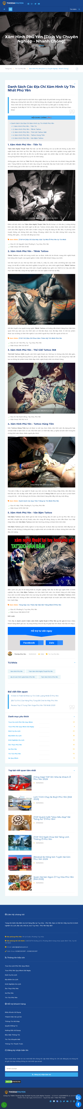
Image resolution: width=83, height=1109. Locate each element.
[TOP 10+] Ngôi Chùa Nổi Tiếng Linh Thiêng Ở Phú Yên (51, 838)
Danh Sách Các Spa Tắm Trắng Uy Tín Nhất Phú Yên (39, 501)
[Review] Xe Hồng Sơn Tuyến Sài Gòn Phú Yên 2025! (52, 858)
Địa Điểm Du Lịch (15, 736)
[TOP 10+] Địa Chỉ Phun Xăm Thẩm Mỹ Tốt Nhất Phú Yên (40, 338)
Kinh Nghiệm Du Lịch (16, 740)
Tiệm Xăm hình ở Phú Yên (49, 677)
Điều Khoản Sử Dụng (13, 1012)
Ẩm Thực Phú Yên (15, 745)
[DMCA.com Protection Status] (13, 1081)
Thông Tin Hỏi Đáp (12, 1021)
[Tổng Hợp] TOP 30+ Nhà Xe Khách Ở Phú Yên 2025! (52, 778)
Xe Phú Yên (12, 749)
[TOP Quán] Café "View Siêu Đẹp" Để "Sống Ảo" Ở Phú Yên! (52, 818)
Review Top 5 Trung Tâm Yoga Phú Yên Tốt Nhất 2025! (33, 705)
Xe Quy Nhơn (13, 758)
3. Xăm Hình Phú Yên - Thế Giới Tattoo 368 (29, 132)
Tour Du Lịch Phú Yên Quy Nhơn (20, 722)
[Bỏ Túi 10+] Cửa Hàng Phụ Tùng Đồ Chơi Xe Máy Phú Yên (34, 701)
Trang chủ (8, 68)
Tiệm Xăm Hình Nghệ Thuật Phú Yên (41, 671)
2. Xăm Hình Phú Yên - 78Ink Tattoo (27, 129)
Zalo (51, 642)
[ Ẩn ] (49, 117)
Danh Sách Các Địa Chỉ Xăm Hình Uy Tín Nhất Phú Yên (32, 123)
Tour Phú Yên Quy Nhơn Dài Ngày (21, 727)
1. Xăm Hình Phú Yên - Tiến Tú (25, 126)
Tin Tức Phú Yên (20, 68)
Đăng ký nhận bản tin (42, 1074)
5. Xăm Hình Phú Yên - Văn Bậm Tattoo (28, 138)
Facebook (29, 642)
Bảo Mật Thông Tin (12, 1035)
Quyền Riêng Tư (11, 1026)
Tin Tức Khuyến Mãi (12, 1039)
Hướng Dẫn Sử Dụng (13, 1030)
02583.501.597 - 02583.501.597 (26, 951)
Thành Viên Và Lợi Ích (13, 1017)
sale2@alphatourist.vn (20, 947)
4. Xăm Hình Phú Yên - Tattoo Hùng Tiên (29, 135)
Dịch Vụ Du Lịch (14, 731)
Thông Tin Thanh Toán (14, 1044)
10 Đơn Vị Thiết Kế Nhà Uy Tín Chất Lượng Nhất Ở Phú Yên (35, 696)
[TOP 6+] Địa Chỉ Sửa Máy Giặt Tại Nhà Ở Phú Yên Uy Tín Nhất (42, 239)
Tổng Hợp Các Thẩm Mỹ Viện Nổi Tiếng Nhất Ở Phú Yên (40, 605)
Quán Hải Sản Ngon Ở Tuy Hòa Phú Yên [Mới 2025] (54, 878)
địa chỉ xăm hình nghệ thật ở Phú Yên (22, 677)
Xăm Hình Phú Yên (16, 671)
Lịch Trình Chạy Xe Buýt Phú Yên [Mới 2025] (53, 798)
